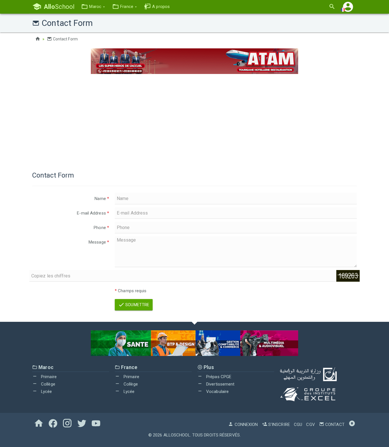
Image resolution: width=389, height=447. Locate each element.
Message (99, 242)
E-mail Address (93, 213)
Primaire (48, 376)
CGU (298, 424)
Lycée (46, 391)
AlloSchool (176, 435)
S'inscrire (278, 424)
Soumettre (136, 304)
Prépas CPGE (218, 376)
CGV (310, 424)
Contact (334, 424)
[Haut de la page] (352, 424)
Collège (47, 384)
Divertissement (220, 384)
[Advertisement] (194, 119)
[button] (92, 6)
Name (102, 198)
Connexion (246, 424)
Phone (101, 227)
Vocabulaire (217, 391)
